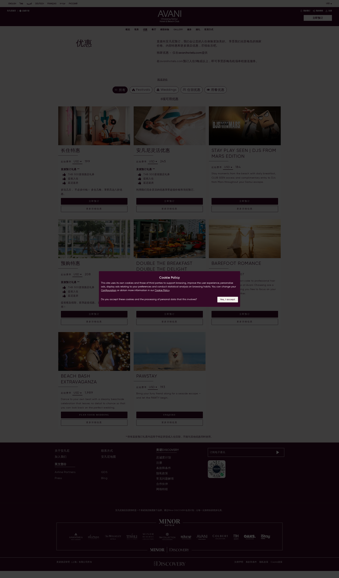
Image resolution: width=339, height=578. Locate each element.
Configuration (108, 290)
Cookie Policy (162, 290)
